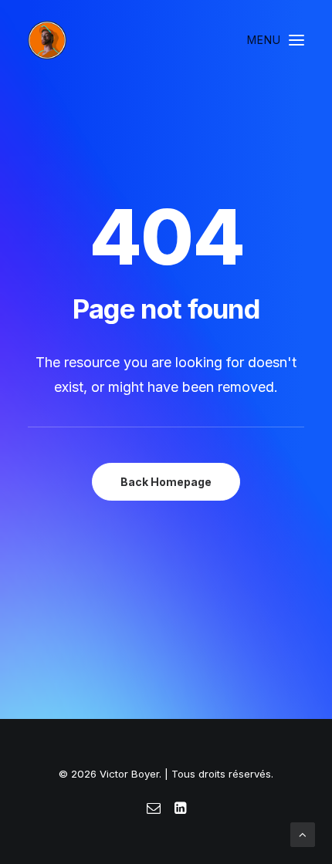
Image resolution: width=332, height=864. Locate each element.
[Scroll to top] (302, 833)
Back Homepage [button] (166, 481)
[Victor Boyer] (47, 40)
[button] (275, 40)
